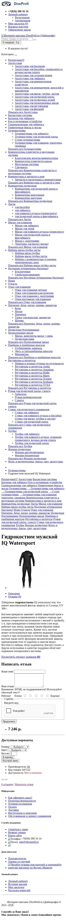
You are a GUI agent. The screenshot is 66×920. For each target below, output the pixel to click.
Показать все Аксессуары (23, 112)
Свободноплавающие (27, 274)
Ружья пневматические (28, 397)
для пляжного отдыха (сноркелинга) (36, 213)
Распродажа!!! (16, 60)
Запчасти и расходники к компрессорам (38, 179)
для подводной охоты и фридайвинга (36, 216)
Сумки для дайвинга (27, 412)
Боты (18, 308)
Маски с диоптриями (27, 240)
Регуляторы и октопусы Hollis (32, 372)
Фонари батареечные (27, 455)
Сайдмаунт (21, 167)
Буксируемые (22, 271)
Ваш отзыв (7, 686)
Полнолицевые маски (20, 332)
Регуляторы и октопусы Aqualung (34, 369)
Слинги (19, 400)
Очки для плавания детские (31, 289)
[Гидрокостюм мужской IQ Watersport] (27, 587)
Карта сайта (15, 835)
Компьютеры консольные (29, 194)
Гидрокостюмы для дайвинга (31, 133)
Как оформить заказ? (20, 797)
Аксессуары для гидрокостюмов (33, 75)
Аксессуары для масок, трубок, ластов (37, 93)
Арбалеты (20, 394)
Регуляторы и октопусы (22, 360)
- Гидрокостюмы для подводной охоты (24, 491)
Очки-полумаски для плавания (33, 299)
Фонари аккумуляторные (29, 452)
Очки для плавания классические (34, 293)
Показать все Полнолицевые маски (28, 342)
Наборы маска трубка (27, 253)
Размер (5, 746)
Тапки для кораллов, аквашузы (33, 317)
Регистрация (22, 17)
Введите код (11, 702)
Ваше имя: (7, 671)
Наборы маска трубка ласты (24, 250)
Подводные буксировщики (23, 329)
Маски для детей (24, 228)
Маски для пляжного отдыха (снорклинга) (39, 231)
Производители (17, 858)
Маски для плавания (20, 222)
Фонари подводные (19, 449)
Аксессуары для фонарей (29, 109)
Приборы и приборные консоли (26, 345)
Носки (18, 311)
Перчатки (20, 314)
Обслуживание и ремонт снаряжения (29, 816)
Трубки (12, 430)
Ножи (11, 280)
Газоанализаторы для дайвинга (26, 124)
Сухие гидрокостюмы (27, 139)
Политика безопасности (22, 800)
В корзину (8, 757)
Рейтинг (6, 695)
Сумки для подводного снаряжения (28, 409)
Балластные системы (20, 115)
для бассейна (22, 207)
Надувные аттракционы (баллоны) (28, 268)
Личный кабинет (18, 881)
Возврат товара (17, 832)
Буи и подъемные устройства (25, 121)
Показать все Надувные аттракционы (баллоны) (36, 277)
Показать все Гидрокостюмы (24, 148)
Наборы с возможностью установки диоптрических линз (35, 261)
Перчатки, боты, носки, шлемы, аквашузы (32, 305)
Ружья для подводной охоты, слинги (29, 391)
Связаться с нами (18, 829)
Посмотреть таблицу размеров (20, 656)
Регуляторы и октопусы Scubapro (34, 381)
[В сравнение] (6, 779)
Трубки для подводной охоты (32, 443)
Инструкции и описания (22, 813)
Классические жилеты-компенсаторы (36, 158)
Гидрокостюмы (17, 130)
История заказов (17, 884)
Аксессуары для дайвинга (30, 78)
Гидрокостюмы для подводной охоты (36, 136)
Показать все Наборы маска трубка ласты (32, 265)
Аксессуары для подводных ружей (35, 99)
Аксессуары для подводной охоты (34, 96)
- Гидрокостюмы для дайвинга (45, 488)
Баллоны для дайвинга (21, 118)
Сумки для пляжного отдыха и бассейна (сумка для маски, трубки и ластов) (38, 417)
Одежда (12, 283)
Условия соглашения (20, 803)
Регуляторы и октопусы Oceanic (33, 378)
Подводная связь (24, 338)
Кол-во (5, 753)
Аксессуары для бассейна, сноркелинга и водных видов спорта (39, 71)
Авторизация (22, 20)
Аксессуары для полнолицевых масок (37, 102)
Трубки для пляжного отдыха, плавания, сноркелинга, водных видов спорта (38, 439)
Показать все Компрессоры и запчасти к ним (34, 182)
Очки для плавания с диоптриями (34, 296)
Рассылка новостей (19, 890)
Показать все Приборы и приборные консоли (34, 357)
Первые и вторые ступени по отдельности (39, 363)
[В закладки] (2, 779)
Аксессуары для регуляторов (31, 106)
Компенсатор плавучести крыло (33, 161)
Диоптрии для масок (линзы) (31, 243)
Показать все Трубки (20, 446)
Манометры (22, 354)
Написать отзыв (24, 784)
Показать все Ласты (19, 219)
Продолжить (9, 721)
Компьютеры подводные (22, 185)
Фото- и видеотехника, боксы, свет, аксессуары (35, 461)
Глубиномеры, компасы (28, 348)
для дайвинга (22, 210)
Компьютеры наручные (28, 197)
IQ (28, 766)
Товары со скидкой (19, 861)
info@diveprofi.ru (29, 841)
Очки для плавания (19, 286)
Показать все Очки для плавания (27, 302)
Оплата (12, 806)
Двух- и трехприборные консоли (34, 351)
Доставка (13, 809)
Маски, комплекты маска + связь (34, 335)
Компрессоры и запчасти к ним (26, 176)
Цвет (4, 750)
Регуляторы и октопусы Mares (32, 375)
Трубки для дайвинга (27, 434)
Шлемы (19, 320)
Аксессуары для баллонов (30, 66)
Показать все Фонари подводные (27, 458)
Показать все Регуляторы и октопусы (29, 388)
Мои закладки (16, 887)
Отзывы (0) (14, 596)
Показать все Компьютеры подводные (30, 201)
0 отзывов (7, 784)
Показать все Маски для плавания (27, 247)
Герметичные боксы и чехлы (24, 127)
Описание (14, 593)
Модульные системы (27, 164)
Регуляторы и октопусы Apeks (32, 366)
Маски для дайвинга (27, 225)
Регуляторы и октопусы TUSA (32, 384)
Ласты (11, 204)
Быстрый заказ (10, 760)
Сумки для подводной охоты (31, 421)
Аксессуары (15, 63)
